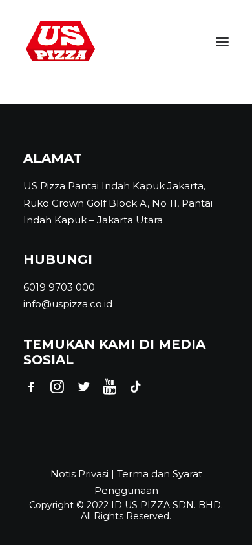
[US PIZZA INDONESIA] (60, 41)
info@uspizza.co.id (67, 304)
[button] (222, 41)
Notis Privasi (79, 474)
